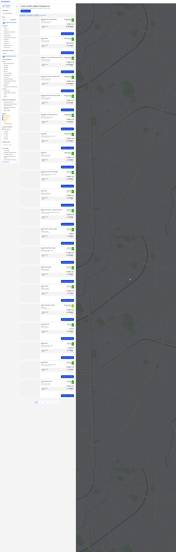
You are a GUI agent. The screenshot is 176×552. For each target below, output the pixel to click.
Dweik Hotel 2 (44, 362)
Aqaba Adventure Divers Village (49, 229)
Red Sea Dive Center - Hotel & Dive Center (51, 209)
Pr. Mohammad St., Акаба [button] (45, 383)
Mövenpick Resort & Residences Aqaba (50, 95)
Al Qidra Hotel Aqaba (46, 267)
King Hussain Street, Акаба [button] (46, 78)
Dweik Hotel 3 (44, 343)
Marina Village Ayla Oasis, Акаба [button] (47, 117)
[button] (9, 6)
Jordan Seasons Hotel (46, 381)
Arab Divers (44, 152)
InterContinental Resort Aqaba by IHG (50, 76)
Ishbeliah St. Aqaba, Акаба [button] (46, 193)
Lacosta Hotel (44, 38)
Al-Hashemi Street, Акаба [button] (45, 59)
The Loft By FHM (45, 324)
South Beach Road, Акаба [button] (45, 155)
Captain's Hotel (44, 286)
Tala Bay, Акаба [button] (43, 307)
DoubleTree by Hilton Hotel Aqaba (49, 171)
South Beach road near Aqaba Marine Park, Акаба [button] (50, 212)
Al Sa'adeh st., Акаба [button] (44, 288)
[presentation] (9, 13)
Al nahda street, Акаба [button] (45, 40)
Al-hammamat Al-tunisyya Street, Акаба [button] (48, 174)
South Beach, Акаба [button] (44, 231)
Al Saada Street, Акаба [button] (45, 269)
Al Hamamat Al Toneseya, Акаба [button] (47, 345)
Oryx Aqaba (43, 133)
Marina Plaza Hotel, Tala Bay (48, 305)
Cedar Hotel (44, 190)
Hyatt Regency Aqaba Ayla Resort (49, 114)
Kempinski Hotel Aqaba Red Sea (49, 19)
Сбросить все (43, 15)
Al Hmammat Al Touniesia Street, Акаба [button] (48, 364)
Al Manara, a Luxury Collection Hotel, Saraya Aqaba (52, 57)
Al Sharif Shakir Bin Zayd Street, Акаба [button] (48, 136)
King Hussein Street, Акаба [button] (46, 21)
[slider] (3, 23)
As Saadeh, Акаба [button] (44, 326)
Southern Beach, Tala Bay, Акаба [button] (47, 250)
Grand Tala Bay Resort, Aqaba (48, 248)
